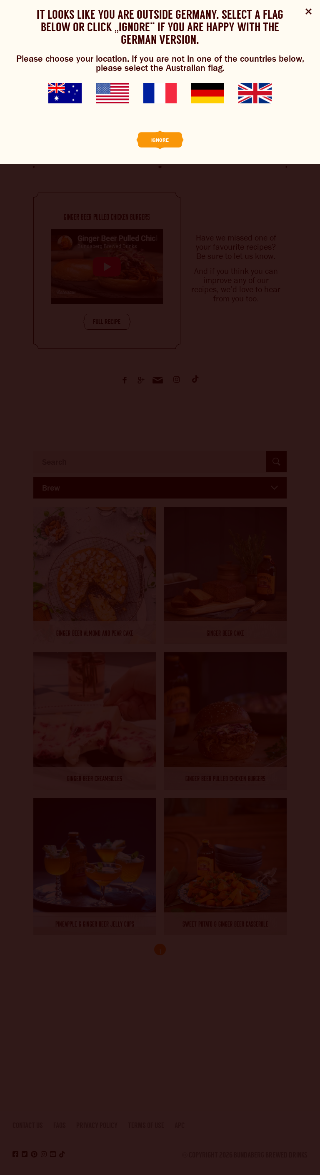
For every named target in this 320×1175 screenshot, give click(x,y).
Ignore (160, 140)
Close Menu (308, 11)
